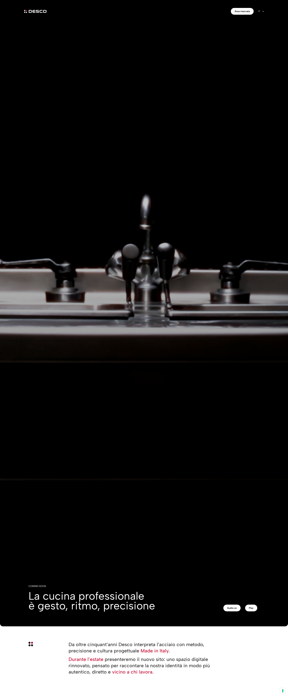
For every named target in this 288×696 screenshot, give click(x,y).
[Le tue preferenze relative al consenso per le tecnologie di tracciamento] (283, 691)
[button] (232, 608)
